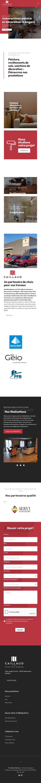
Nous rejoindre (9, 743)
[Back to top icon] (20, 761)
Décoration (8, 702)
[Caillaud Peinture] (7, 3)
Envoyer (20, 630)
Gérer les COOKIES (29, 770)
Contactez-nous (10, 739)
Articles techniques (11, 721)
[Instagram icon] (22, 775)
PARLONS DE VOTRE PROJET (6, 29)
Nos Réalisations (10, 718)
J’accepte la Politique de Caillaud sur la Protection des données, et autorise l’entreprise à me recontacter (19, 621)
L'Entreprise (9, 736)
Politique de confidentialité (13, 770)
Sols (6, 699)
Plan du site (20, 772)
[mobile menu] (38, 3)
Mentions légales (27, 768)
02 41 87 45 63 (11, 680)
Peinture (7, 696)
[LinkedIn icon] (19, 775)
